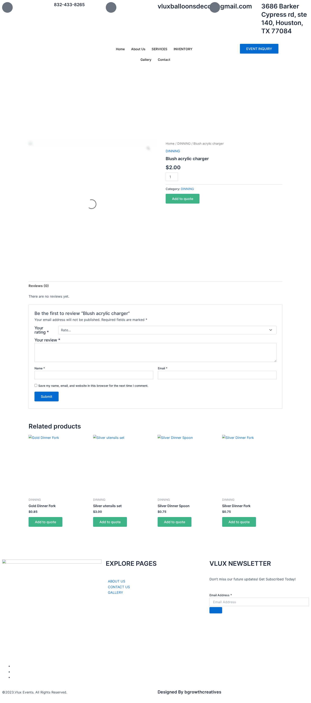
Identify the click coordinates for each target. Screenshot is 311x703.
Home (120, 49)
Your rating (41, 330)
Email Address (220, 595)
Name (39, 368)
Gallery (145, 60)
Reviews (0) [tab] (39, 286)
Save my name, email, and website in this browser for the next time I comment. (93, 385)
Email (162, 368)
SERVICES (159, 49)
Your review (47, 339)
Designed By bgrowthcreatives (189, 692)
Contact (164, 60)
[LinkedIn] (13, 672)
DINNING (184, 144)
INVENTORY (183, 49)
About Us (138, 49)
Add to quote (182, 199)
